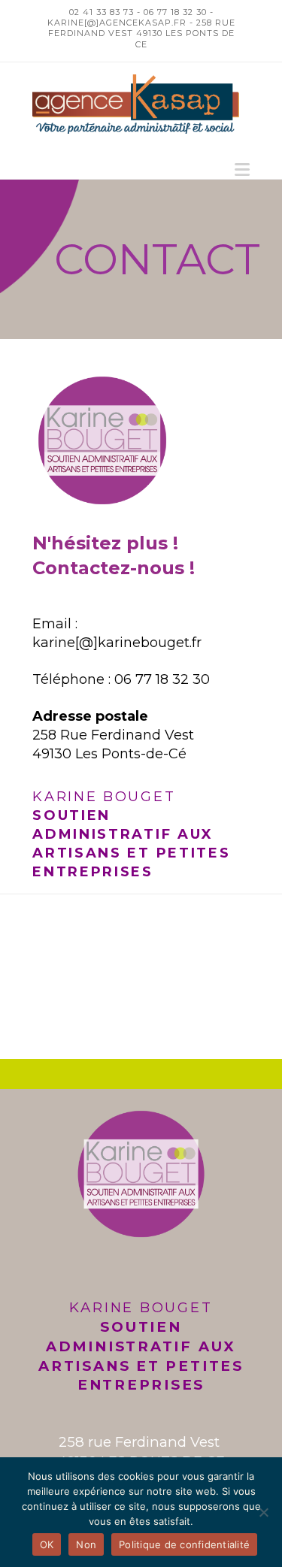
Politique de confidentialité (184, 1544)
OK (47, 1544)
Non (86, 1544)
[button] (242, 170)
